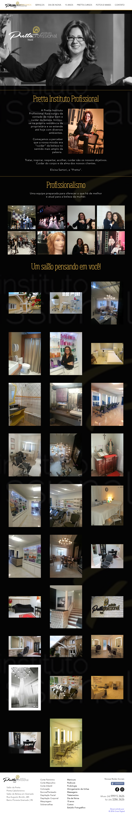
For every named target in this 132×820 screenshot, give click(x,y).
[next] (119, 232)
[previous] (13, 232)
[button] (39, 5)
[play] (119, 252)
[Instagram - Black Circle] (122, 789)
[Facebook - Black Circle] (117, 789)
